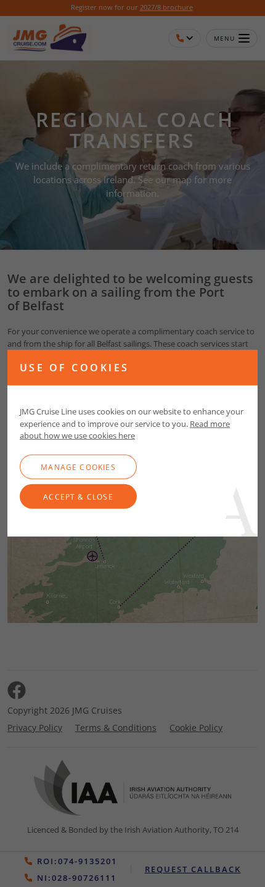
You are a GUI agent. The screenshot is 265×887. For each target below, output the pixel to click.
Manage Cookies (78, 467)
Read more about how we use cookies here (125, 429)
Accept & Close (78, 496)
